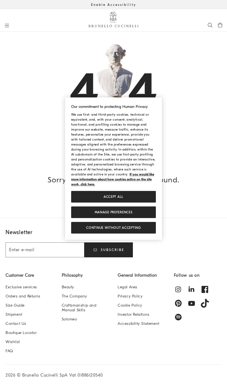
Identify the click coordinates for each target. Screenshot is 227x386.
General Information (137, 275)
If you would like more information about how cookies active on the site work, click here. (112, 179)
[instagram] (178, 289)
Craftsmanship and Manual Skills (79, 307)
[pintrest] (178, 303)
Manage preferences (114, 212)
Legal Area (127, 287)
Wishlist (13, 342)
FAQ (9, 351)
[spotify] (178, 317)
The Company (74, 296)
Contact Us (16, 323)
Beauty (68, 287)
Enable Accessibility (113, 5)
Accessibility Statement (138, 323)
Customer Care (20, 275)
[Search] (210, 25)
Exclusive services (21, 287)
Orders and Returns (23, 296)
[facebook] (204, 289)
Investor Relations (133, 314)
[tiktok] (204, 303)
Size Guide (15, 305)
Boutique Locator (21, 332)
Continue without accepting (113, 228)
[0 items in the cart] (220, 25)
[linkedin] (191, 289)
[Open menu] (7, 25)
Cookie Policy (130, 305)
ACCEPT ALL (113, 197)
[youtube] (191, 303)
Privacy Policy (130, 296)
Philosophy (72, 275)
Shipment (14, 314)
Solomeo (69, 319)
